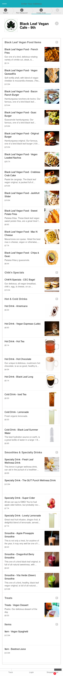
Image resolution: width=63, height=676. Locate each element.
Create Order (41, 11)
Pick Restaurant (22, 11)
